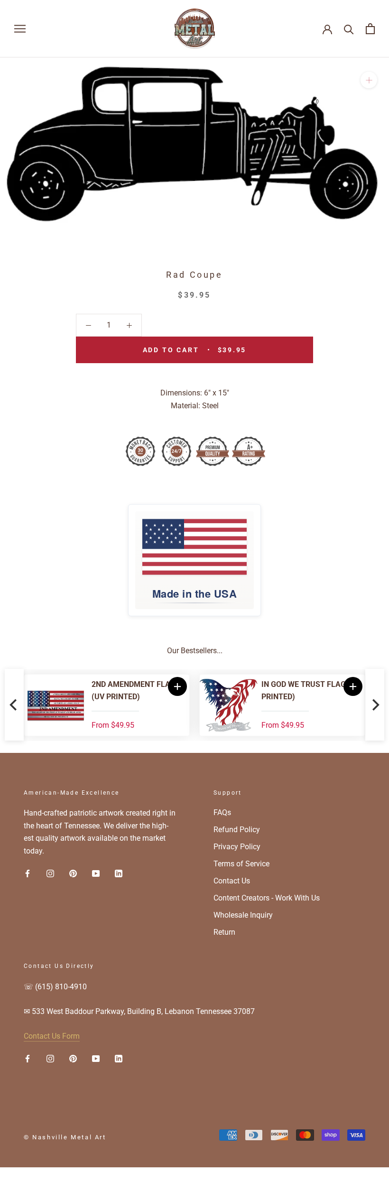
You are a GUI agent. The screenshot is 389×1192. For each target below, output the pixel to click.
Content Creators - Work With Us (266, 897)
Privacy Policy (236, 846)
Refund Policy (236, 829)
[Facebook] (27, 873)
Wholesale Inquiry (243, 915)
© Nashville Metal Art (65, 1137)
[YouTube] (96, 873)
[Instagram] (50, 873)
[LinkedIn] (118, 873)
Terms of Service (241, 863)
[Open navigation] (20, 29)
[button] (363, 686)
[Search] (349, 29)
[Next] (374, 705)
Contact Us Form (52, 1036)
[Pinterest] (73, 873)
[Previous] (14, 705)
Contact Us (231, 880)
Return (224, 932)
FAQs (222, 812)
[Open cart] (370, 28)
